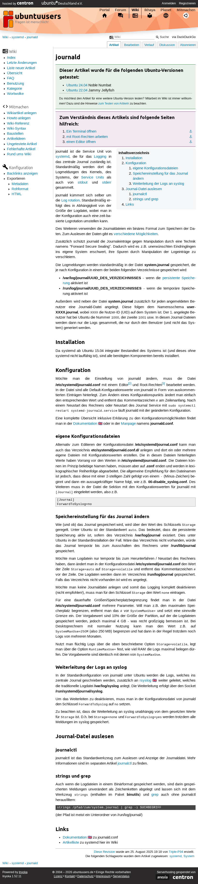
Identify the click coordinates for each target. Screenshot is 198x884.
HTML (16, 194)
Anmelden (169, 3)
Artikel (114, 45)
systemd (18, 37)
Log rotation (70, 200)
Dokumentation (85, 424)
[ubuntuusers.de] (32, 20)
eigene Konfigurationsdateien (155, 168)
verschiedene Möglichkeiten (136, 234)
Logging (100, 157)
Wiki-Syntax (16, 128)
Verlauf (149, 45)
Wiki (135, 9)
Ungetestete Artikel (22, 144)
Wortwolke (15, 94)
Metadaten (20, 184)
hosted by (9, 4)
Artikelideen (16, 139)
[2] (129, 384)
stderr (106, 182)
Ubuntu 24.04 (76, 85)
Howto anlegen (18, 118)
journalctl (140, 194)
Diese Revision (104, 852)
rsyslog (145, 680)
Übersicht (14, 73)
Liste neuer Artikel (21, 68)
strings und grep (145, 199)
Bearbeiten (131, 45)
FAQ (10, 78)
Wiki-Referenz (18, 123)
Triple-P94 (176, 852)
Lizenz (58, 876)
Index (11, 58)
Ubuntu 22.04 (76, 90)
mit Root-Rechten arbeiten (87, 137)
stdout (82, 182)
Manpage (128, 424)
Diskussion (167, 45)
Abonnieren (188, 45)
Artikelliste (71, 842)
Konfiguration (136, 163)
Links (130, 204)
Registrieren (187, 3)
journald (32, 37)
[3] (163, 384)
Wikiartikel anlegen (21, 113)
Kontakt (70, 876)
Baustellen (15, 134)
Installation (134, 158)
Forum (120, 9)
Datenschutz (85, 876)
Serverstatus (121, 876)
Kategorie (14, 89)
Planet (166, 9)
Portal (104, 9)
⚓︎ (190, 131)
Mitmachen (186, 9)
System (189, 856)
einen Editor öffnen (81, 142)
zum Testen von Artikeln (113, 103)
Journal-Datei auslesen (144, 189)
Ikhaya (149, 9)
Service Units (92, 177)
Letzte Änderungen (22, 63)
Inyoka (23, 872)
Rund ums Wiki (19, 154)
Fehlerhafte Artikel (21, 149)
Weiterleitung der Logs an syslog (158, 184)
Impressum (103, 876)
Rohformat (20, 189)
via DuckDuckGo (184, 37)
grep (154, 795)
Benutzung (15, 84)
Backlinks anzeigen (22, 173)
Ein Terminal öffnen (81, 131)
